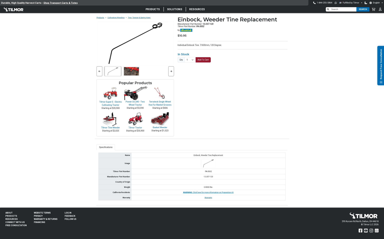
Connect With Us (15, 222)
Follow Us (70, 219)
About (9, 213)
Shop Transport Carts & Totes (61, 2)
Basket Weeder (160, 127)
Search (363, 9)
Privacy (38, 216)
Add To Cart (203, 60)
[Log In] (380, 9)
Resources (197, 9)
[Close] (381, 82)
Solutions (174, 9)
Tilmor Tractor (135, 127)
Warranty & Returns (45, 219)
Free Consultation (16, 225)
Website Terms (42, 213)
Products (153, 9)
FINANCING (39, 222)
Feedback (70, 216)
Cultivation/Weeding (116, 18)
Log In (68, 213)
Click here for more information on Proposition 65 (208, 192)
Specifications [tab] (105, 147)
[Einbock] (186, 30)
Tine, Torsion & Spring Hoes (139, 18)
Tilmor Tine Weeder (110, 127)
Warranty (208, 198)
